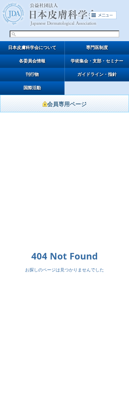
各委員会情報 (32, 61)
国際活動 (32, 87)
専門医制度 (97, 47)
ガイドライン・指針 (97, 74)
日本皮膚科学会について (32, 47)
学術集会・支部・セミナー (97, 61)
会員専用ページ (67, 104)
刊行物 (32, 74)
